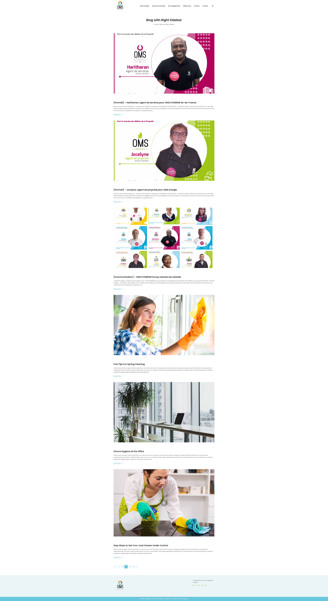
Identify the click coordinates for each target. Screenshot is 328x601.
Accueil (156, 24)
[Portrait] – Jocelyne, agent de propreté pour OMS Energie (145, 189)
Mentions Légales (183, 599)
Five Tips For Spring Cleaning (129, 364)
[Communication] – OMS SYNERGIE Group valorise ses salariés (147, 276)
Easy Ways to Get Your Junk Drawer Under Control (141, 545)
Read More (117, 114)
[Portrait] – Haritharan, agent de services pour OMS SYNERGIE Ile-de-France (155, 102)
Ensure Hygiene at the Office (129, 451)
